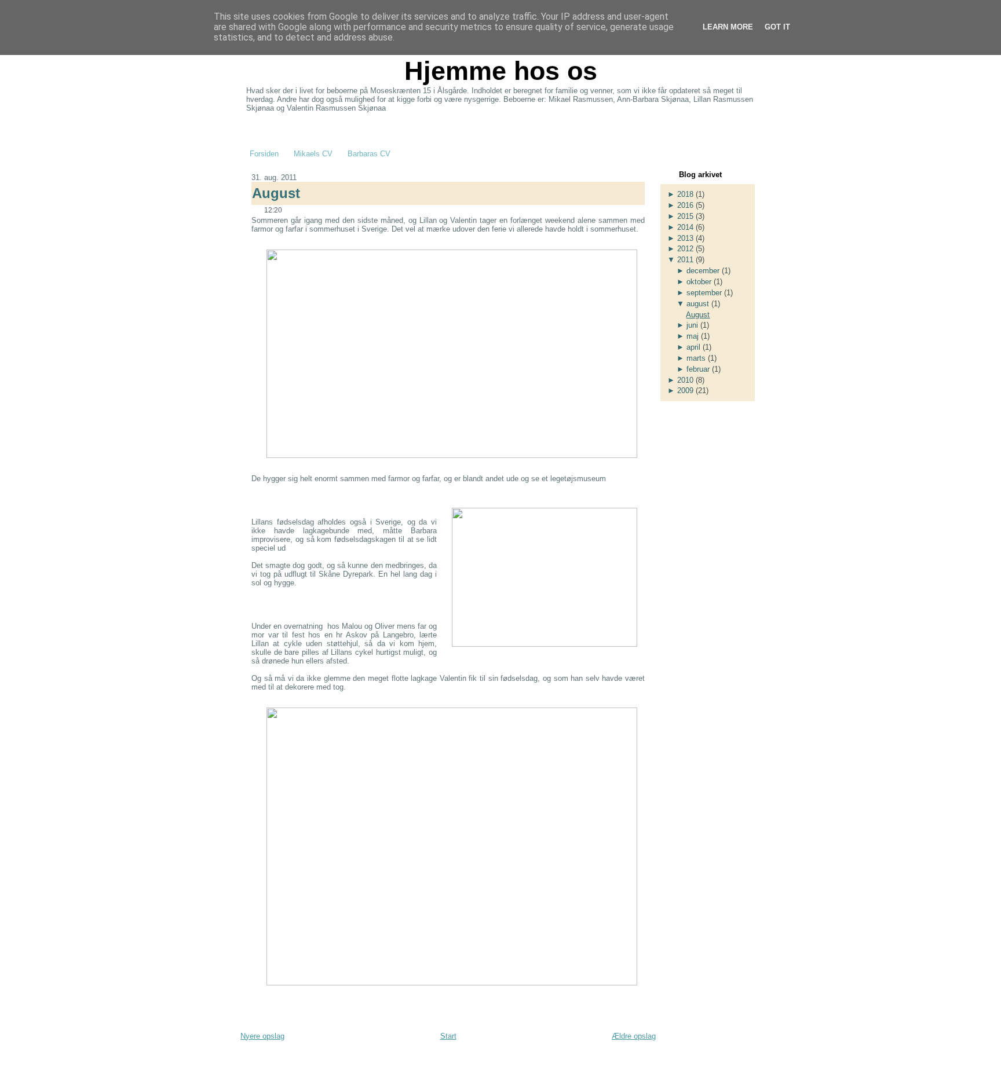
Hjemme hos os (500, 71)
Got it (777, 27)
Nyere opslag (262, 1036)
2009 (685, 390)
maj (692, 336)
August (276, 193)
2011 (685, 259)
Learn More (728, 27)
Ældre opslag (634, 1036)
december (702, 270)
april (693, 347)
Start (448, 1036)
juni (692, 325)
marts (696, 358)
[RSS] (250, 1061)
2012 (685, 248)
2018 (685, 194)
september (704, 292)
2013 (685, 238)
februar (698, 369)
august (697, 303)
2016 (685, 205)
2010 (685, 380)
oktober (698, 281)
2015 (685, 216)
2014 (685, 227)
